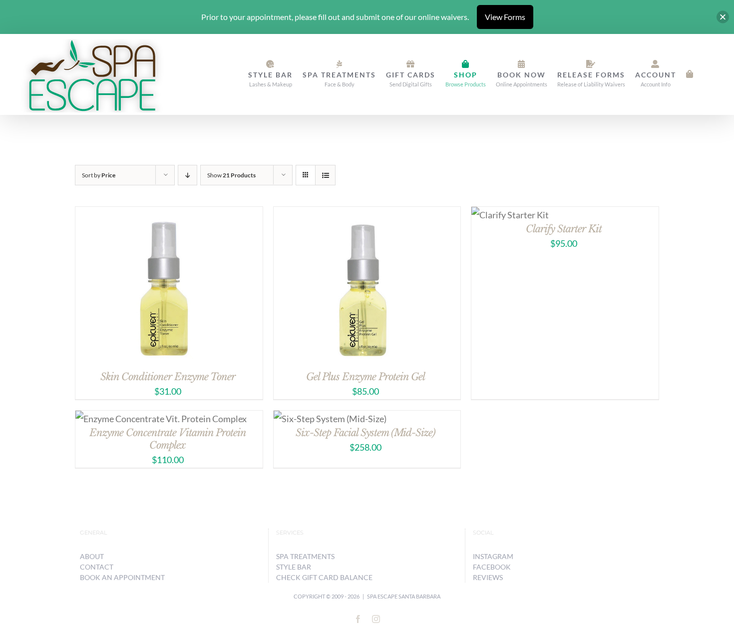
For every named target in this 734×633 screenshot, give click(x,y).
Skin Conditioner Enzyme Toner (167, 377)
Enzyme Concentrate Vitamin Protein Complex (167, 439)
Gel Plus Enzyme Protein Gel (365, 377)
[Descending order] (187, 175)
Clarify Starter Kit (564, 229)
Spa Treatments (305, 556)
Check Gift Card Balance (324, 577)
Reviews (488, 577)
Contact (96, 567)
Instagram (493, 556)
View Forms (505, 16)
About (92, 556)
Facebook (492, 567)
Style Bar (293, 567)
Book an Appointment (122, 577)
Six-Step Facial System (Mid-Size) (365, 433)
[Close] (723, 17)
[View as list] (325, 175)
